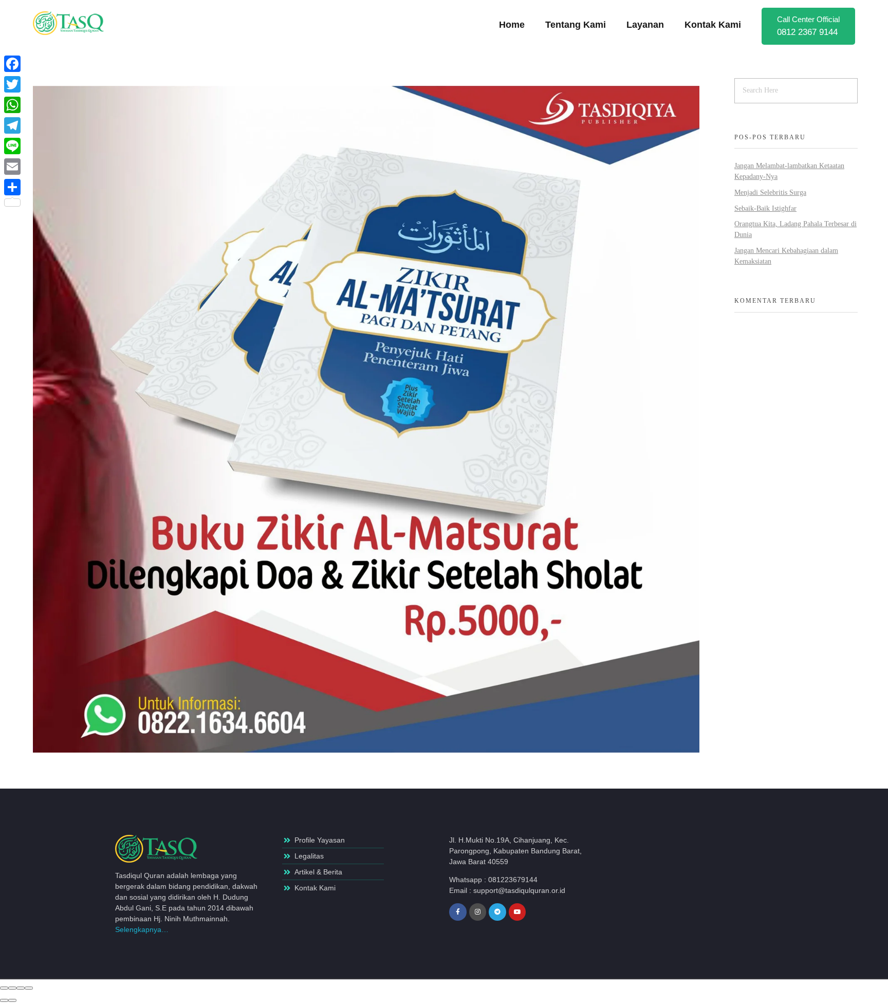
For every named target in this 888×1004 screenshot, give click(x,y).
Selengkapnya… (142, 929)
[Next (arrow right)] (12, 1000)
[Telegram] (497, 912)
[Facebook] (12, 63)
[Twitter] (12, 84)
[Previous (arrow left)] (4, 1000)
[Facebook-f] (458, 912)
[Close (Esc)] (4, 988)
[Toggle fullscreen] (20, 988)
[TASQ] (74, 23)
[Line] (12, 146)
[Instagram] (478, 912)
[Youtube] (517, 912)
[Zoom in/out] (29, 988)
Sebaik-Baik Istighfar (765, 208)
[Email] (12, 166)
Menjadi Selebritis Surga (770, 192)
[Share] (12, 988)
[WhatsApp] (12, 105)
